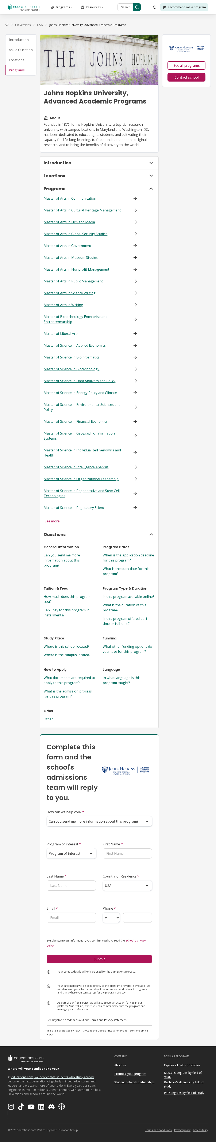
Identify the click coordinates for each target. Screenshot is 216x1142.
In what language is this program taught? (121, 680)
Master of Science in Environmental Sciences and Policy (82, 407)
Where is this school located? (66, 646)
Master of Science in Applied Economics (75, 345)
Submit (99, 959)
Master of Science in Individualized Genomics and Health (82, 453)
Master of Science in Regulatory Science (75, 507)
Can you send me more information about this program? (62, 560)
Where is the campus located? (67, 655)
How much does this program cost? (67, 599)
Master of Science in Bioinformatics (72, 357)
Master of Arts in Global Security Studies (75, 234)
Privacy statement (115, 1020)
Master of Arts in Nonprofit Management (76, 269)
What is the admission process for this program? (68, 694)
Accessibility (200, 1130)
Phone (109, 908)
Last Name (56, 876)
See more (52, 521)
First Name (113, 844)
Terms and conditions (158, 1130)
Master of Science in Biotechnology (71, 369)
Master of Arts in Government (67, 245)
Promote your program (130, 1074)
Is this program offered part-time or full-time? (125, 621)
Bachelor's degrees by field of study (184, 1084)
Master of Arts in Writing (63, 305)
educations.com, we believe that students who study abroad (52, 1077)
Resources (93, 7)
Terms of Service (138, 1030)
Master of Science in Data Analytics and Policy (79, 381)
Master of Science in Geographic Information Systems (79, 436)
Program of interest (64, 844)
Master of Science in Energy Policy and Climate (80, 392)
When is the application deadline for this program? (128, 558)
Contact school (186, 77)
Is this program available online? (128, 596)
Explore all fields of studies (182, 1065)
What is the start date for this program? (126, 571)
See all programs (186, 65)
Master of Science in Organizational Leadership (81, 479)
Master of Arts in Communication (70, 198)
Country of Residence (121, 876)
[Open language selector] (154, 7)
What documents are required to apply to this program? (69, 680)
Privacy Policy (115, 1030)
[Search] (137, 7)
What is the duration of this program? (124, 607)
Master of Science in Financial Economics (76, 421)
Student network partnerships (134, 1082)
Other (48, 719)
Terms (94, 1020)
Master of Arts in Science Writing (70, 293)
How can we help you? (65, 812)
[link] (87, 25)
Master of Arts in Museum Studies (71, 257)
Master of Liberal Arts (61, 333)
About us (120, 1065)
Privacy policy (182, 1130)
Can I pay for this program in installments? (66, 612)
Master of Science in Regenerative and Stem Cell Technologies (82, 493)
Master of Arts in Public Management (73, 281)
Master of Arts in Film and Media (69, 222)
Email (52, 908)
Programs (62, 7)
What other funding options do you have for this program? (127, 649)
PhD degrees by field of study (184, 1093)
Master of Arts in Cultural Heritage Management (82, 210)
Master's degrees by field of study (183, 1075)
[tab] (20, 40)
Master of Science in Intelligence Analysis (76, 467)
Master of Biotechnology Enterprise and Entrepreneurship (75, 319)
